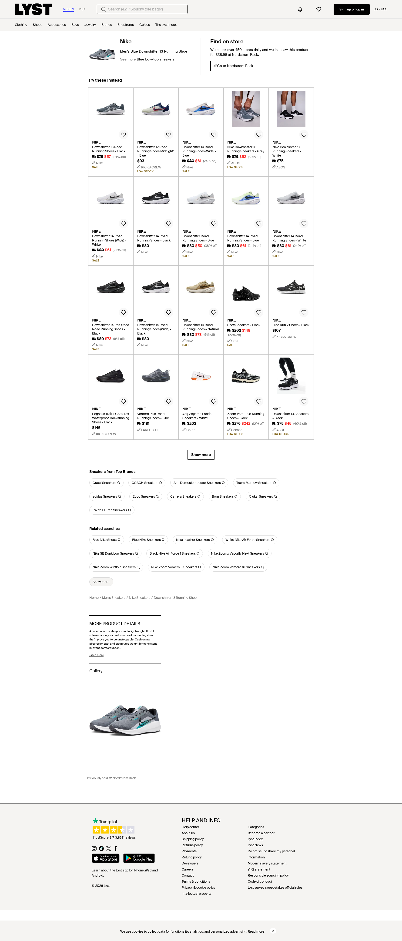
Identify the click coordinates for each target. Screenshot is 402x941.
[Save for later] (123, 134)
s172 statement (259, 869)
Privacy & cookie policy (198, 887)
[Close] (273, 931)
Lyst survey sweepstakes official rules (275, 887)
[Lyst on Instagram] (94, 849)
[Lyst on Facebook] (115, 849)
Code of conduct (260, 881)
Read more (256, 931)
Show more (201, 454)
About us (188, 833)
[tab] (105, 82)
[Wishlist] (318, 9)
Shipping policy (193, 839)
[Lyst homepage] (33, 9)
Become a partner (261, 833)
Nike (126, 41)
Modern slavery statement (267, 863)
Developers (190, 863)
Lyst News (255, 845)
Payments (189, 851)
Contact (188, 875)
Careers (188, 869)
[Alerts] (300, 9)
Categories (256, 827)
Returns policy (192, 845)
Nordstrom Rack (124, 778)
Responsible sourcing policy (268, 875)
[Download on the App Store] (106, 859)
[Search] (103, 9)
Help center (190, 827)
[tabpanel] (201, 273)
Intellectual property (196, 893)
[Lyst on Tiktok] (101, 849)
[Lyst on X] (108, 849)
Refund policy (192, 857)
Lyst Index (255, 839)
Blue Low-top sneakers (155, 59)
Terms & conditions (196, 881)
